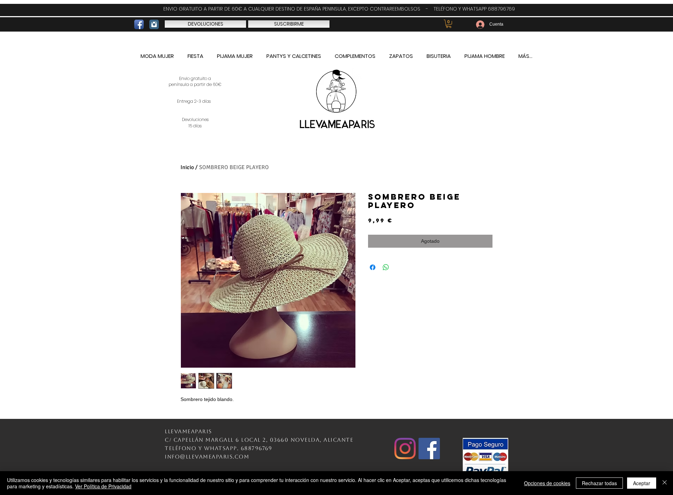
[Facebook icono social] (429, 448)
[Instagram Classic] (154, 24)
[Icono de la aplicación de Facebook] (139, 24)
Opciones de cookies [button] (547, 483)
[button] (449, 24)
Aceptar (641, 483)
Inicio (187, 167)
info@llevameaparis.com (207, 457)
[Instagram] (405, 448)
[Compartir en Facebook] (372, 267)
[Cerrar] (664, 483)
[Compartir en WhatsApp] (386, 267)
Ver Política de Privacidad (103, 486)
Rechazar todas (599, 483)
